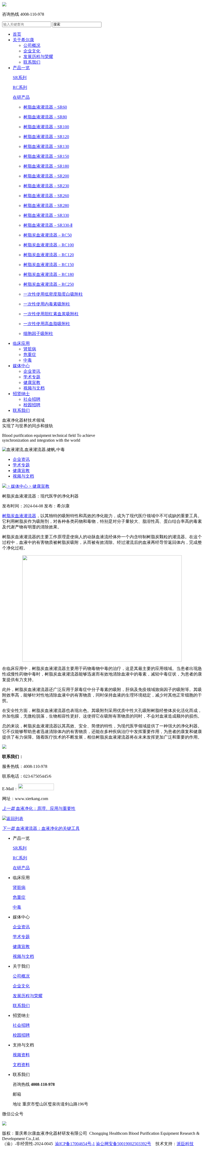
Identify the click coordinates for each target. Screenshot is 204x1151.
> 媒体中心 (17, 486)
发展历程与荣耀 (38, 56)
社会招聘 (31, 399)
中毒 (27, 360)
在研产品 (21, 97)
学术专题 (31, 377)
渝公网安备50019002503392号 (123, 1143)
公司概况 (31, 45)
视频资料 (21, 1055)
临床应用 (21, 343)
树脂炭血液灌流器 (19, 516)
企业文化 (31, 51)
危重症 (29, 354)
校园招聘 (31, 405)
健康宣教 (31, 382)
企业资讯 (31, 371)
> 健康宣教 (39, 486)
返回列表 (14, 818)
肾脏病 (29, 349)
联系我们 (31, 62)
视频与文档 (34, 388)
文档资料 (21, 1064)
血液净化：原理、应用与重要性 (38, 808)
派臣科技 (185, 1143)
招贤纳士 (21, 393)
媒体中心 (21, 365)
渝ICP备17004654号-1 (75, 1143)
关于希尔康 (23, 40)
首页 (17, 34)
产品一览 (21, 67)
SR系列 (20, 77)
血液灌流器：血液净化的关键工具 (41, 828)
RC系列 (20, 87)
